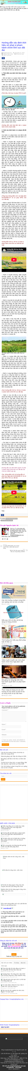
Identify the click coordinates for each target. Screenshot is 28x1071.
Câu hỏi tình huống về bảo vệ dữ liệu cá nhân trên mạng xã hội (12, 753)
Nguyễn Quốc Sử (7, 52)
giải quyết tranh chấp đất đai (11, 385)
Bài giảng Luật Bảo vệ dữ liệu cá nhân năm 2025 (13, 759)
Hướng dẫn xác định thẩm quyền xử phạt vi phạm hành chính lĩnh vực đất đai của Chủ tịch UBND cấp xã (14, 469)
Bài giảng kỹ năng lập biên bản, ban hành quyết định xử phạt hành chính (13, 681)
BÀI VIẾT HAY (12, 7)
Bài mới (23, 963)
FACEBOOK (10, 1067)
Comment (5, 710)
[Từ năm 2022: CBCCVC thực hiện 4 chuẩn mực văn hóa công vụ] (1, 985)
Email (4, 729)
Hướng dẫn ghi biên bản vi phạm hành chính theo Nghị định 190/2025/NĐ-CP (13, 833)
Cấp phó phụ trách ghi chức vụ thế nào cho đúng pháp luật (13, 980)
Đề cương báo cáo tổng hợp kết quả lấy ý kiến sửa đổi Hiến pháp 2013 (13, 846)
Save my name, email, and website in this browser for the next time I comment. (14, 740)
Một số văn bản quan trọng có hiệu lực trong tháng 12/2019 (17, 550)
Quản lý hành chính (8, 54)
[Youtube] (15, 1052)
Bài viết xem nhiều (6, 963)
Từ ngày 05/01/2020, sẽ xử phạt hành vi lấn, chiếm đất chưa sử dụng (11, 546)
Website (4, 734)
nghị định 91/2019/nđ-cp (11, 518)
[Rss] (12, 1052)
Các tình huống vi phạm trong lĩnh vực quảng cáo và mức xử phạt (13, 601)
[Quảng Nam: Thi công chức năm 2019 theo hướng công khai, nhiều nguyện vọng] (1, 974)
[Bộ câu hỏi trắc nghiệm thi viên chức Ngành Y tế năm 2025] (1, 990)
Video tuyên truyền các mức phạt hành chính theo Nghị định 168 (13, 661)
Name (4, 724)
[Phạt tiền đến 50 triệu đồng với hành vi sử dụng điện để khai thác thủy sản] (1, 968)
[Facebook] (13, 1052)
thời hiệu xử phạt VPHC (6, 520)
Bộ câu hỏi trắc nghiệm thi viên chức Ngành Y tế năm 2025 (12, 991)
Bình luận (4, 966)
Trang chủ (4, 7)
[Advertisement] (14, 26)
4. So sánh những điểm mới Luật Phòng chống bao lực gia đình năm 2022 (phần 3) (14, 925)
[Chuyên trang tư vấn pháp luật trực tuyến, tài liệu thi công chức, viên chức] (14, 2)
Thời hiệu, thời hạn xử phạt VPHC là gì (13, 93)
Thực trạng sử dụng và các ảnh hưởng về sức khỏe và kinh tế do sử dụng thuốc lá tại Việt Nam (13, 691)
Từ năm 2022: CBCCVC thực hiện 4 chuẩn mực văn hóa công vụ (12, 985)
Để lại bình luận (20, 54)
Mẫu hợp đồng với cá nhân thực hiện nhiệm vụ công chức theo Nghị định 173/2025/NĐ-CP (12, 827)
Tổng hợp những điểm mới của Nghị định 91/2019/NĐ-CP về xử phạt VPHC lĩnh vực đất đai (14, 197)
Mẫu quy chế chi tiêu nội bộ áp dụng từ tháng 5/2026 (12, 621)
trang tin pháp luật (16, 956)
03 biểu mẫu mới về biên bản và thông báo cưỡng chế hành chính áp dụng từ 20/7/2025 (13, 840)
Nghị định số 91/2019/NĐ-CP (10, 63)
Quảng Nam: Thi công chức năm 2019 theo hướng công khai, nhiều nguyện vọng (13, 974)
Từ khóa (16, 963)
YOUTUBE (18, 1067)
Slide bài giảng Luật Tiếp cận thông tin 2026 (13, 756)
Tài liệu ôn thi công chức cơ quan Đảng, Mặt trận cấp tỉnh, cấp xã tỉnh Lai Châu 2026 (14, 763)
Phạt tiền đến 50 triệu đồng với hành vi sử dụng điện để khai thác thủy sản (13, 969)
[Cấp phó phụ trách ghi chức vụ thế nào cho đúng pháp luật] (1, 979)
